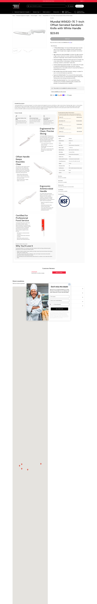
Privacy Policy (57, 317)
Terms (62, 317)
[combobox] (52, 304)
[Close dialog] (69, 284)
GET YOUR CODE (59, 309)
